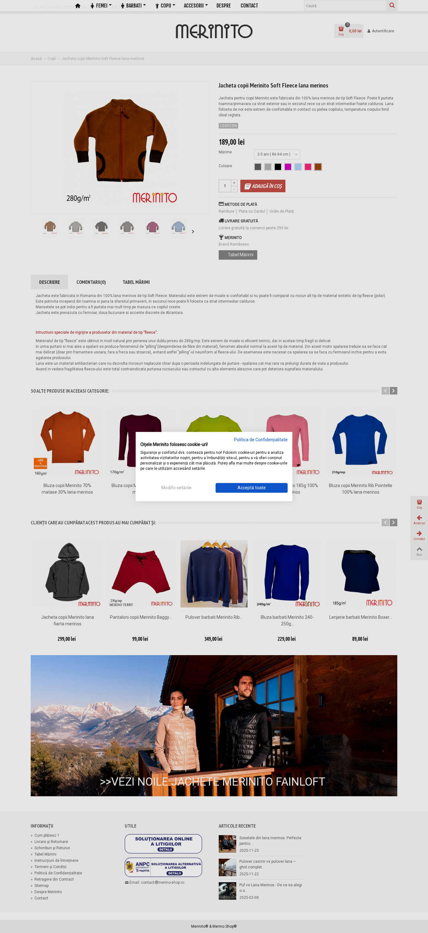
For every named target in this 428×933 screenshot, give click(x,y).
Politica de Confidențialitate (261, 439)
